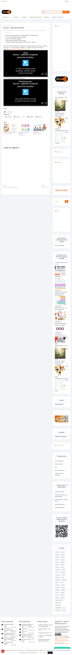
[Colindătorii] (40, 128)
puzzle (63, 610)
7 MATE (62, 595)
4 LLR (62, 582)
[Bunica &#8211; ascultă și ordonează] (10, 128)
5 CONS (57, 587)
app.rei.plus (66, 643)
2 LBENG (57, 569)
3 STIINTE (58, 579)
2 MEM (63, 569)
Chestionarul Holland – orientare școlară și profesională (45, 625)
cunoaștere (58, 605)
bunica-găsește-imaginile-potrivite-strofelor (19, 49)
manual (19, 38)
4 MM (63, 585)
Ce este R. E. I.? (6, 17)
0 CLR (63, 552)
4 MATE (57, 585)
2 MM (57, 572)
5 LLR (63, 587)
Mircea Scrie (62, 456)
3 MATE (57, 577)
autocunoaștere (59, 600)
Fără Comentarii (41, 30)
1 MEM (57, 564)
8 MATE (62, 597)
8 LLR (57, 597)
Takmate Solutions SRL (60, 637)
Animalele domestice (60, 504)
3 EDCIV (62, 572)
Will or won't (24, 631)
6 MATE (62, 592)
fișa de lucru (58, 607)
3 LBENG (57, 574)
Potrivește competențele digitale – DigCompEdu (44, 640)
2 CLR (33, 30)
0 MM (62, 557)
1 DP (57, 562)
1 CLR (63, 559)
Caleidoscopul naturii (59, 507)
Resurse (24, 17)
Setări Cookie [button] (43, 652)
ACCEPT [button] (50, 652)
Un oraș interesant (59, 461)
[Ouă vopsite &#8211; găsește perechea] (25, 128)
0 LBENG (62, 554)
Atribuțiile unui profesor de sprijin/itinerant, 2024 (61, 292)
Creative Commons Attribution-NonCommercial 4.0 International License (62, 640)
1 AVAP (57, 559)
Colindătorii (36, 132)
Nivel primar (27, 30)
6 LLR (57, 592)
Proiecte (16, 17)
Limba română (21, 30)
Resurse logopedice (35, 17)
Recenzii (46, 17)
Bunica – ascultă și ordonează (10, 132)
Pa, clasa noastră (59, 464)
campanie (58, 602)
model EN (58, 610)
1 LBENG (62, 562)
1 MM (62, 564)
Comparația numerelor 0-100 (44, 632)
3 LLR (63, 574)
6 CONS (63, 590)
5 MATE (57, 590)
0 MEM (57, 557)
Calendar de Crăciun (59, 491)
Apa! (56, 467)
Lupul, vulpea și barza (60, 470)
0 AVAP (57, 552)
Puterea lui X (24, 628)
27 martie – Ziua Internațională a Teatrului (45, 636)
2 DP (62, 567)
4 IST (57, 582)
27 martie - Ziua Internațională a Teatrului (60, 335)
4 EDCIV (64, 579)
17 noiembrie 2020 (9, 25)
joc (35, 30)
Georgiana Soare (12, 30)
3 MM (63, 577)
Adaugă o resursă (57, 17)
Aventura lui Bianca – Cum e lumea (44, 629)
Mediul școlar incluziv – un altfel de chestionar (61, 308)
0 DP (57, 554)
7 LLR (57, 595)
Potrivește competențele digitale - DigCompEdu (60, 324)
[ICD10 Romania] (61, 416)
